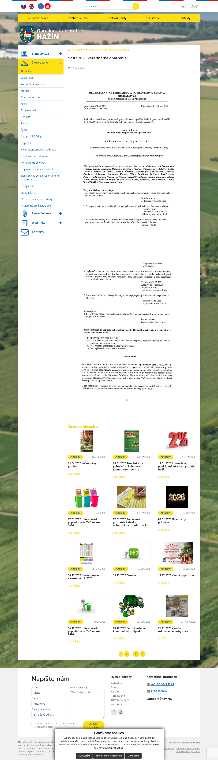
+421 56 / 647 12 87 (162, 684)
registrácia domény (36, 751)
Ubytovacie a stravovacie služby (40, 169)
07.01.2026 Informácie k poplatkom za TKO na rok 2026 (84, 522)
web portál (37, 748)
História (25, 117)
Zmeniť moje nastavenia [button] (109, 755)
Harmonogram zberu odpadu (38, 149)
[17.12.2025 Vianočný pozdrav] (176, 553)
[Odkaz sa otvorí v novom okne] (41, 6)
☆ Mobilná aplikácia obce (36, 205)
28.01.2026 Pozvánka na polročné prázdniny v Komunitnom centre (128, 466)
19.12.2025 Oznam (124, 575)
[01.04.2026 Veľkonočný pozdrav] (86, 441)
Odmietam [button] (133, 755)
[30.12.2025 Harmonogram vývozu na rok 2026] (86, 553)
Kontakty (184, 18)
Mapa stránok (24, 748)
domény (22, 751)
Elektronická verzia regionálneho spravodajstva (40, 177)
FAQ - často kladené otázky (36, 199)
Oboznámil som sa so (55, 725)
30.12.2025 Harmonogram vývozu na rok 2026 (84, 577)
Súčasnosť (27, 77)
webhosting (49, 748)
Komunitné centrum (33, 84)
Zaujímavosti (28, 110)
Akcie (24, 104)
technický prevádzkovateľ (30, 754)
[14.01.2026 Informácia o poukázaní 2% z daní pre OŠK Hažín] (176, 441)
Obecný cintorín (30, 97)
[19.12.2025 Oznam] (131, 553)
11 (136, 654)
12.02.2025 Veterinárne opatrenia (109, 50)
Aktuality (26, 71)
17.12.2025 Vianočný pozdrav (176, 575)
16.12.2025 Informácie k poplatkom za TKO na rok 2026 (84, 631)
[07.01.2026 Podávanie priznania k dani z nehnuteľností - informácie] (131, 497)
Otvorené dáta (120, 700)
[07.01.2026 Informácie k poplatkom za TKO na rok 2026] (86, 497)
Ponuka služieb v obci (33, 162)
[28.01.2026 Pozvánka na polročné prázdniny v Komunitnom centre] (131, 441)
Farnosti (25, 123)
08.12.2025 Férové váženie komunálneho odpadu (129, 629)
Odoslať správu (93, 725)
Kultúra (25, 91)
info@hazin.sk (158, 691)
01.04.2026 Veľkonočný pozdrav (82, 465)
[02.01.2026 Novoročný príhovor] (176, 497)
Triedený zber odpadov (34, 156)
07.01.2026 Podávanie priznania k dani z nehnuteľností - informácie (130, 522)
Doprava (26, 143)
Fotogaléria (27, 186)
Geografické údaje (31, 136)
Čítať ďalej (74, 474)
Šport (24, 130)
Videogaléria (28, 192)
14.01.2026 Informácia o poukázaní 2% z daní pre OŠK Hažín (176, 466)
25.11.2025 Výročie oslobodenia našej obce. (173, 629)
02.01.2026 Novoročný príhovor (172, 520)
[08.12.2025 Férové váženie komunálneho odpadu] (131, 606)
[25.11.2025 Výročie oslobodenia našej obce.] (176, 606)
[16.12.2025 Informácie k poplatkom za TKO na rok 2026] (86, 606)
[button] (37, 18)
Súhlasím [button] (84, 755)
